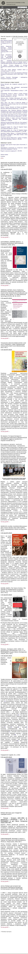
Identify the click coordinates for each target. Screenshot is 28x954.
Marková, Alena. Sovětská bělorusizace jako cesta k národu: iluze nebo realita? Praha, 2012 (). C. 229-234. (14, 99)
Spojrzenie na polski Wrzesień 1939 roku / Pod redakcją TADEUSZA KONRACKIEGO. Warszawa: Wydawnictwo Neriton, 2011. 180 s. (14, 165)
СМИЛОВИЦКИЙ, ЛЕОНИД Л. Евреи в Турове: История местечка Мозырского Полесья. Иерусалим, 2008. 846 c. (13, 840)
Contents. (3, 156)
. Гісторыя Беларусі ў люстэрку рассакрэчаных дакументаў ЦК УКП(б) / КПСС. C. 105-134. (14, 66)
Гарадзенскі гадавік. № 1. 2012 (10, 755)
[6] (26, 727)
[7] (9, 731)
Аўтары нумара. (4, 154)
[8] (15, 734)
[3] (4, 727)
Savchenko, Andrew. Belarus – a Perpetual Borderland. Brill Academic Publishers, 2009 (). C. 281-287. (14, 134)
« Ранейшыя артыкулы (6, 931)
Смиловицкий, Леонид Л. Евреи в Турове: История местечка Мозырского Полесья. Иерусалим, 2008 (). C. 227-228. (14, 95)
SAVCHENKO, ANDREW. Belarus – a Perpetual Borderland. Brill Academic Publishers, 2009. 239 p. (12, 243)
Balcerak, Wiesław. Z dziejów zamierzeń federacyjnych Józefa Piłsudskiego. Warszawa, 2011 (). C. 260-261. (14, 119)
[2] (18, 715)
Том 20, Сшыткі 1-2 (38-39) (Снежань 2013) (14, 36)
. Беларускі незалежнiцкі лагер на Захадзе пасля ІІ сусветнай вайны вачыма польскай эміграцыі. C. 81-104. (14, 62)
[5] (18, 727)
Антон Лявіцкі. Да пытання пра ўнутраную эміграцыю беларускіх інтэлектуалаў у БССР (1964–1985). (12, 887)
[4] (11, 727)
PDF (2, 158)
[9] (17, 740)
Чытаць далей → (5, 237)
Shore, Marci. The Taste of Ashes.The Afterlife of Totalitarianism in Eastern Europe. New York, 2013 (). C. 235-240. (14, 104)
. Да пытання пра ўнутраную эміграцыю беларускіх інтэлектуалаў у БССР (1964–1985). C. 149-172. (14, 74)
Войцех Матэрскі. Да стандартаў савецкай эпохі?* (11, 813)
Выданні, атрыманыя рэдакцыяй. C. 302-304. (11, 150)
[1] (24, 336)
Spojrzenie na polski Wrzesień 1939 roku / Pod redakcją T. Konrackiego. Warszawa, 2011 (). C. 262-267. (14, 124)
